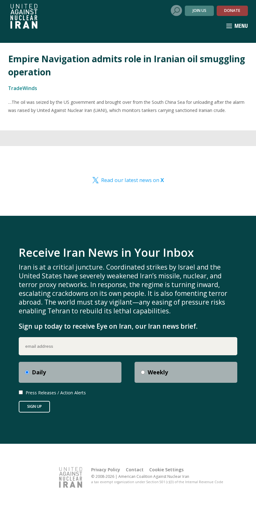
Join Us (199, 10)
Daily (39, 372)
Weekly (158, 372)
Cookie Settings (166, 470)
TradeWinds (22, 88)
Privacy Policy (105, 470)
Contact (135, 470)
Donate (232, 10)
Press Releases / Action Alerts (56, 393)
